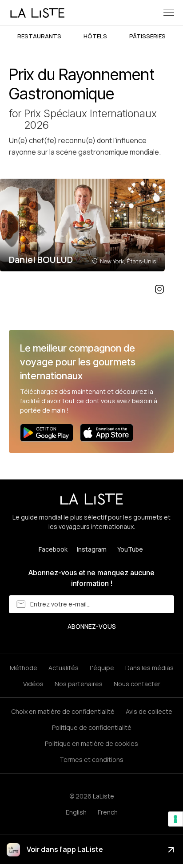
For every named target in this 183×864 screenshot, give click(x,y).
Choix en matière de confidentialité (63, 711)
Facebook (53, 549)
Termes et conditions (91, 759)
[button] (168, 12)
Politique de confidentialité (91, 727)
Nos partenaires (79, 684)
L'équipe (102, 667)
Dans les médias (149, 667)
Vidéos (33, 684)
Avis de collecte (149, 711)
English (76, 812)
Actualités (63, 667)
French (108, 812)
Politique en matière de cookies (91, 743)
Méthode (23, 667)
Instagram (92, 549)
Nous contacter (137, 684)
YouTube (130, 549)
